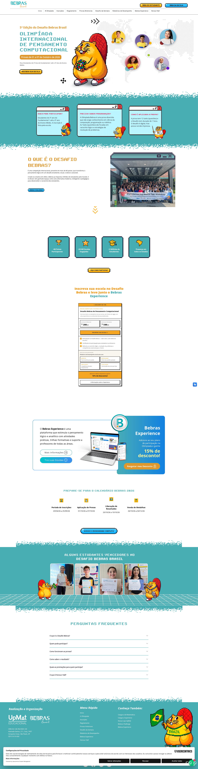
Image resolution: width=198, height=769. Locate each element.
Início (82, 713)
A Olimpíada (84, 716)
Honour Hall (84, 740)
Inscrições (83, 720)
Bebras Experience (86, 737)
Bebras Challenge (124, 724)
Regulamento (84, 723)
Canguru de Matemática (126, 715)
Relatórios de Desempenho (89, 733)
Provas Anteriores (86, 726)
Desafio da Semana (87, 730)
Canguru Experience (125, 718)
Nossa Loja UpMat (124, 721)
